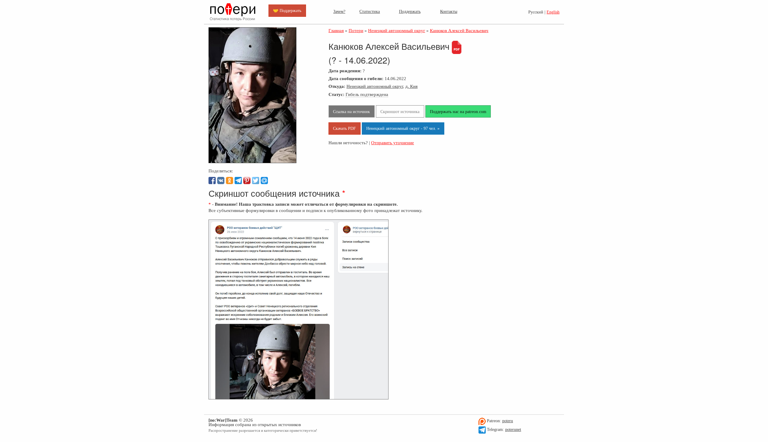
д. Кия (411, 86)
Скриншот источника (399, 111)
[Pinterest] (246, 180)
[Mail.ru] (264, 180)
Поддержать (410, 11)
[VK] (220, 180)
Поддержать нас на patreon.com (458, 111)
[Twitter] (255, 180)
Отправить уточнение (392, 142)
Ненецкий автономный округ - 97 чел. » (403, 128)
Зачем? (339, 11)
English (553, 12)
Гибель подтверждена (367, 94)
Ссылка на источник (351, 111)
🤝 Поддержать (287, 10)
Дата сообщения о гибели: (355, 78)
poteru (507, 421)
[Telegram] (238, 180)
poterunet (513, 429)
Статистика (369, 11)
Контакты (448, 11)
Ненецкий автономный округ (374, 86)
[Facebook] (212, 180)
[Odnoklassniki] (229, 180)
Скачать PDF (344, 128)
